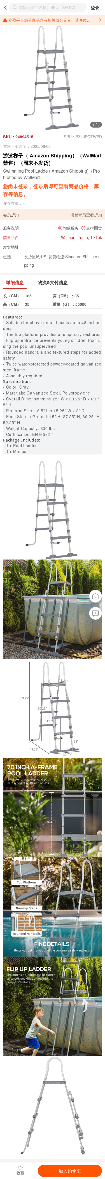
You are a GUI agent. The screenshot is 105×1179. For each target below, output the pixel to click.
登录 (94, 7)
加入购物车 (70, 1171)
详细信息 (15, 282)
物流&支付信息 (53, 282)
